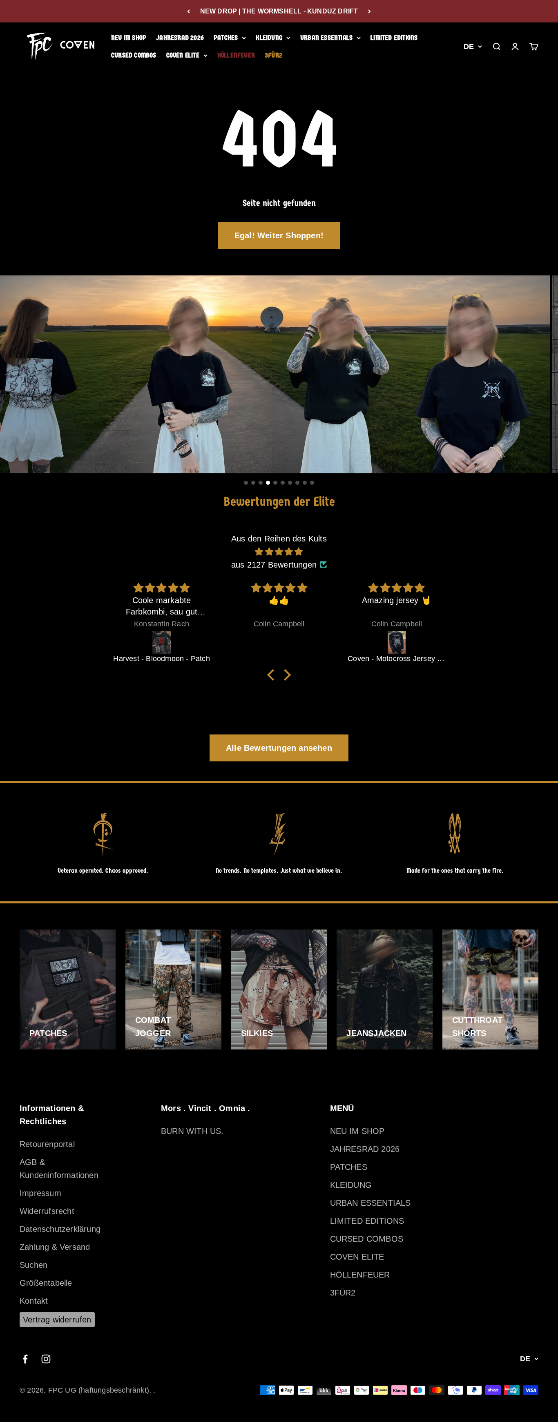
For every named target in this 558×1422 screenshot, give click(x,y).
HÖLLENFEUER (236, 55)
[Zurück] (188, 11)
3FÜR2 (273, 55)
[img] (279, 551)
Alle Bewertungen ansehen (279, 747)
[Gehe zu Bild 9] (305, 483)
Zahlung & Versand (55, 1246)
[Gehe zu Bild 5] (275, 483)
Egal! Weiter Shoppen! (279, 235)
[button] (273, 674)
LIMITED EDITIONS (394, 38)
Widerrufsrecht (47, 1211)
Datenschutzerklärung (60, 1229)
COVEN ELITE (182, 55)
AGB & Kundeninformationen (59, 1169)
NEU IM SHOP (128, 38)
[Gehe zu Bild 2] (253, 483)
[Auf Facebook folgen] (25, 1358)
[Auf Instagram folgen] (45, 1358)
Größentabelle (46, 1282)
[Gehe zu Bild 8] (297, 483)
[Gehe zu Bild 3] (261, 483)
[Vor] (369, 11)
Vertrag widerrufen (57, 1319)
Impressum (40, 1193)
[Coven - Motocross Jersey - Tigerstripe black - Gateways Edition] (279, 642)
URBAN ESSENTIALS (326, 38)
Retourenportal (47, 1144)
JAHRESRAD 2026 (180, 38)
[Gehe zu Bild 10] (312, 483)
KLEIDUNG (269, 38)
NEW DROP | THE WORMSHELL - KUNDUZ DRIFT (279, 11)
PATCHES (226, 38)
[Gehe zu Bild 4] (268, 483)
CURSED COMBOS (133, 55)
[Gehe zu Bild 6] (283, 483)
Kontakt (34, 1300)
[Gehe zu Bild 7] (290, 483)
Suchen (33, 1264)
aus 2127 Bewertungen (274, 564)
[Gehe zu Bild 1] (246, 483)
